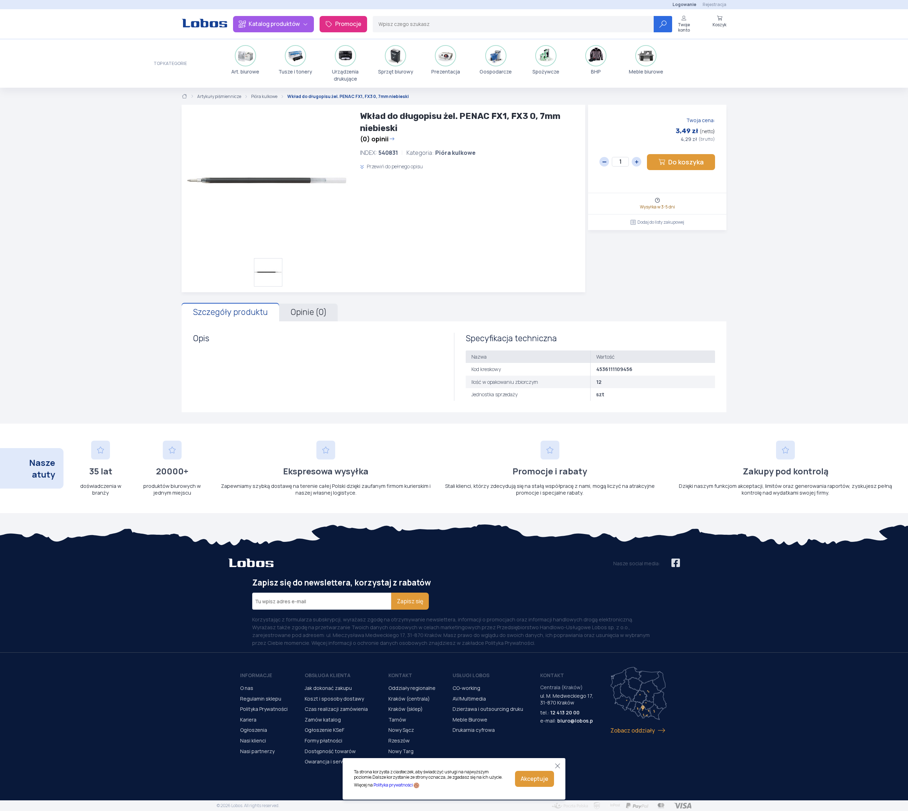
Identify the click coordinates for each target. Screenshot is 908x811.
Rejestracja (714, 4)
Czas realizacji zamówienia (336, 709)
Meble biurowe (646, 71)
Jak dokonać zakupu (328, 688)
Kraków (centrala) (409, 698)
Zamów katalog (323, 719)
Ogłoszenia (253, 729)
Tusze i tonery (295, 71)
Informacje (256, 675)
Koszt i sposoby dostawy (334, 698)
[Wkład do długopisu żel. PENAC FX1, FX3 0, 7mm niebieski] (268, 181)
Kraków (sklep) (405, 709)
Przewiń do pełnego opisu (394, 166)
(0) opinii (374, 139)
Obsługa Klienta (327, 675)
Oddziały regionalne (412, 688)
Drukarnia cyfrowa (474, 729)
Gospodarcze (496, 71)
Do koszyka (686, 162)
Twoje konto (684, 27)
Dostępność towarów (330, 751)
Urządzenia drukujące (345, 75)
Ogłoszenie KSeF (324, 729)
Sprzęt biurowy (395, 71)
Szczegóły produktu (230, 312)
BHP (596, 71)
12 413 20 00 (565, 712)
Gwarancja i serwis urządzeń (338, 761)
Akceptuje (534, 779)
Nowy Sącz (401, 729)
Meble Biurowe (470, 719)
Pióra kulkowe (264, 96)
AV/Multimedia (469, 698)
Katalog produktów (274, 24)
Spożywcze (545, 71)
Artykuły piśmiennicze (219, 96)
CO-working (466, 688)
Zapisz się (410, 601)
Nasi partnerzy (257, 751)
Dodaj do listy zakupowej (660, 222)
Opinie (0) (308, 312)
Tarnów (397, 719)
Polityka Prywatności (264, 709)
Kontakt (400, 675)
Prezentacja (445, 71)
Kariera (248, 719)
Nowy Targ (401, 751)
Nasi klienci (253, 740)
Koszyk (719, 24)
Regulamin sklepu (260, 698)
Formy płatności (323, 740)
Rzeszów (399, 740)
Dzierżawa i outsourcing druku (488, 709)
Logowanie (684, 4)
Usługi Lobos (471, 675)
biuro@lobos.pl (575, 720)
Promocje (348, 24)
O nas (246, 688)
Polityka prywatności (393, 785)
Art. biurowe (245, 71)
